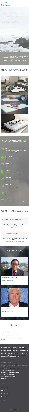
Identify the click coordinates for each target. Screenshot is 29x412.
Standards (8, 170)
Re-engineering (9, 185)
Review (7, 192)
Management (9, 163)
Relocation (8, 156)
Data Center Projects (6, 387)
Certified (8, 199)
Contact (3, 400)
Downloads (4, 396)
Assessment (8, 178)
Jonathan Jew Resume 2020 (7, 280)
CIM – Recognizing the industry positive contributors (12, 219)
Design (7, 148)
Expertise (3, 390)
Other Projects (4, 393)
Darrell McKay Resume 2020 (7, 311)
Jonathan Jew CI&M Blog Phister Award (10, 233)
